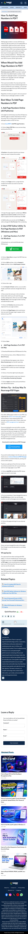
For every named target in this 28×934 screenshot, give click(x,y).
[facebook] (3, 616)
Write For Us (11, 890)
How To (6, 11)
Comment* (6, 723)
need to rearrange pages (14, 416)
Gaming (12, 7)
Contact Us (13, 887)
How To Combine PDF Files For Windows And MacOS (11, 585)
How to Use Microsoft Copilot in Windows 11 (13, 824)
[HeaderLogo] (8, 3)
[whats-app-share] (11, 616)
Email (5, 736)
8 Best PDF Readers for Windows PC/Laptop (12, 606)
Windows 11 (19, 7)
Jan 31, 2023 (9, 623)
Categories (18, 890)
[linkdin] (8, 616)
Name (5, 729)
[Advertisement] (14, 696)
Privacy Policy (21, 887)
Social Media (5, 7)
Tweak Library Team (21, 624)
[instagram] (10, 894)
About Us (6, 887)
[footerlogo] (14, 883)
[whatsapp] (21, 894)
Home (3, 11)
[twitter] (5, 616)
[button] (21, 2)
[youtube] (17, 894)
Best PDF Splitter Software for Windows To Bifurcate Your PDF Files (14, 592)
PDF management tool (13, 422)
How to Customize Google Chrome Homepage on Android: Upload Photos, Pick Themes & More (13, 800)
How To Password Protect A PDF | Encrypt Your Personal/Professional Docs (13, 599)
